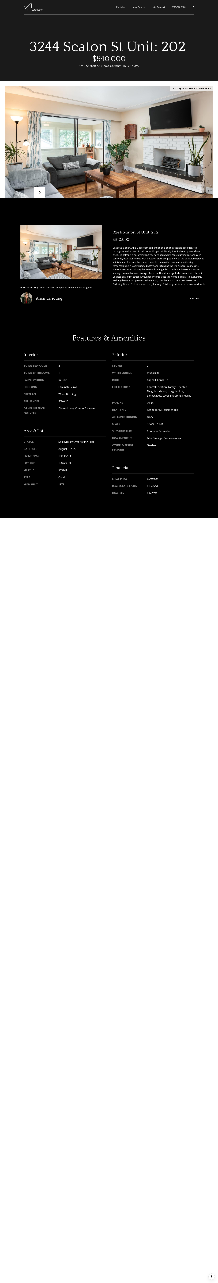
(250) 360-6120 (178, 7)
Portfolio (120, 7)
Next (39, 192)
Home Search (138, 7)
